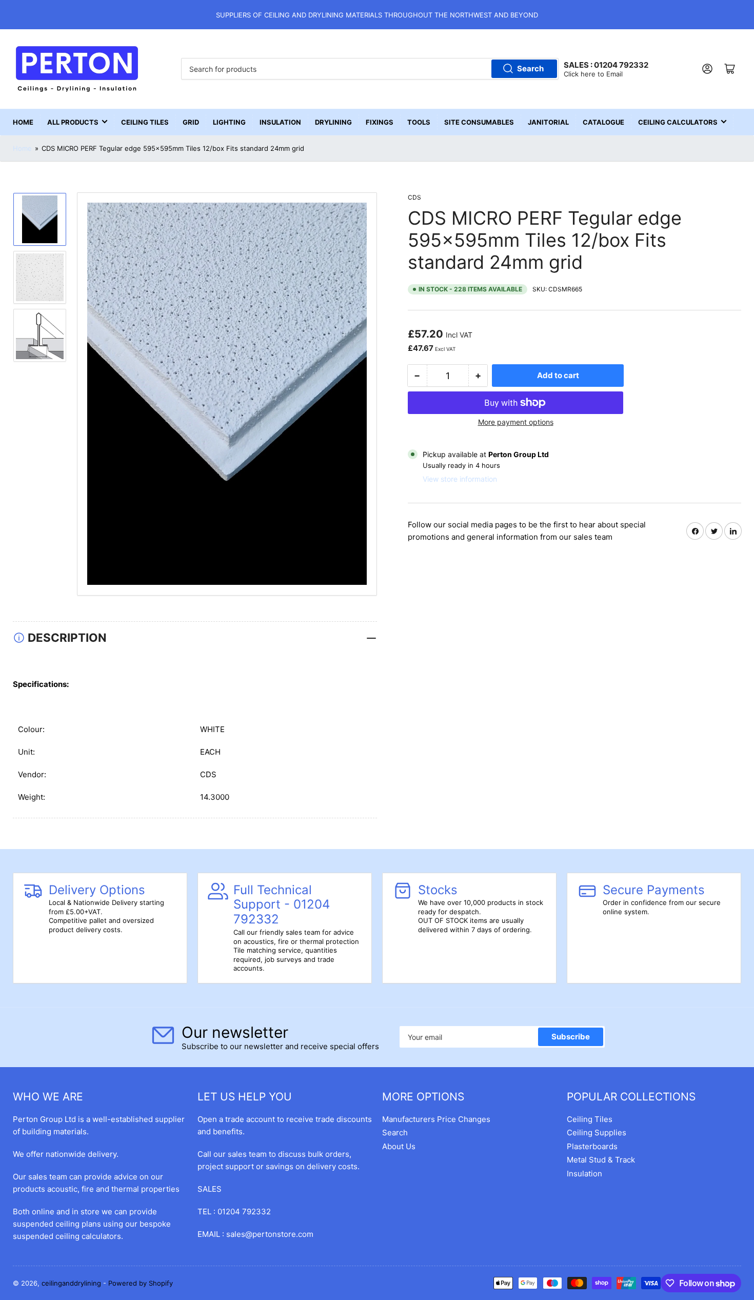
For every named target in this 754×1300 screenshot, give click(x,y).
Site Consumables (479, 122)
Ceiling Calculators (678, 122)
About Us (398, 1146)
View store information (460, 479)
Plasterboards (592, 1146)
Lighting (229, 122)
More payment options (515, 422)
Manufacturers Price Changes (436, 1119)
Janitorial (548, 122)
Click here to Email (593, 74)
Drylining (333, 122)
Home (23, 122)
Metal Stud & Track (601, 1160)
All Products (72, 122)
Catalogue (603, 122)
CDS (414, 197)
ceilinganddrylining (71, 1283)
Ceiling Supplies (596, 1132)
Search (530, 68)
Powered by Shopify (140, 1283)
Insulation (280, 122)
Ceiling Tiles (145, 122)
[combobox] (369, 69)
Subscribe (570, 1036)
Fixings (379, 122)
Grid (191, 122)
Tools (418, 122)
